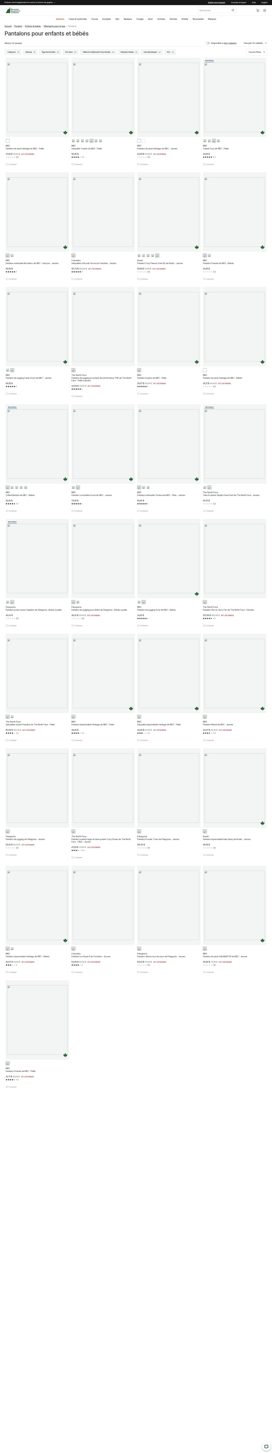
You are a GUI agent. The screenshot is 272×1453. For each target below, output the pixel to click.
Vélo (117, 19)
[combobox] (225, 10)
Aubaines (60, 19)
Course (94, 19)
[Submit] (232, 10)
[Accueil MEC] (13, 10)
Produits (18, 26)
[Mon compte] (264, 10)
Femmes (173, 19)
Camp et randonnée (78, 19)
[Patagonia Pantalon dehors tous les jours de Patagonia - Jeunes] (169, 919)
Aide (254, 2)
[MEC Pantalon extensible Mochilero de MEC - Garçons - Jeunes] (37, 226)
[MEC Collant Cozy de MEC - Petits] (234, 111)
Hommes (161, 19)
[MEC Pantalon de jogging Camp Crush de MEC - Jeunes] (37, 341)
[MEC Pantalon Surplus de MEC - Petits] (169, 341)
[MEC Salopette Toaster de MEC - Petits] (103, 111)
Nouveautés (198, 19)
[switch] (214, 43)
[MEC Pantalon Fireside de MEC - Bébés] (234, 226)
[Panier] (258, 10)
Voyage (139, 19)
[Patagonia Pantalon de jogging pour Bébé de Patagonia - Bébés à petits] (103, 573)
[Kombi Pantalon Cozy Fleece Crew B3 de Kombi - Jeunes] (169, 226)
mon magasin (230, 43)
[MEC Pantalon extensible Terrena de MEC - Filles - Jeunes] (169, 458)
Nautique (128, 19)
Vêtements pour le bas (54, 26)
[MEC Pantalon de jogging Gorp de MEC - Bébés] (169, 573)
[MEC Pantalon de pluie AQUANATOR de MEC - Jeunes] (234, 919)
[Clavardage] (266, 1446)
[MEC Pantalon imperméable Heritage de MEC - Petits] (103, 687)
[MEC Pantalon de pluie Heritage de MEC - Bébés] (234, 341)
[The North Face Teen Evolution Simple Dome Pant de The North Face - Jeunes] (234, 458)
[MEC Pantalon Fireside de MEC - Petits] (37, 1034)
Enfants (185, 19)
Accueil (8, 26)
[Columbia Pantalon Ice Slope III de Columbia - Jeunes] (103, 919)
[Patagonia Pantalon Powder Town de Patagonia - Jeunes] (169, 802)
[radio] (8, 141)
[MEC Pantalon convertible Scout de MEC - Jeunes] (103, 458)
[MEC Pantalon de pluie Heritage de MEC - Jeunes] (169, 111)
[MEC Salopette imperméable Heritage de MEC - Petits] (169, 687)
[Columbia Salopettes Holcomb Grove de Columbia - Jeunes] (103, 226)
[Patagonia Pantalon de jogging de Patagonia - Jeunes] (37, 802)
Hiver (150, 19)
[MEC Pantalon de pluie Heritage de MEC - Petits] (37, 111)
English (264, 2)
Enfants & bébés (33, 26)
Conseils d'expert (238, 2)
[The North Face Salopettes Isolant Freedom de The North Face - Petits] (37, 687)
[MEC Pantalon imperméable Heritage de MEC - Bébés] (37, 919)
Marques (212, 19)
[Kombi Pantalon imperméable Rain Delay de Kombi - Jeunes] (234, 802)
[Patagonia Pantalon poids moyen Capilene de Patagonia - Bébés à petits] (37, 573)
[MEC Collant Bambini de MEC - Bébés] (37, 458)
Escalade (106, 19)
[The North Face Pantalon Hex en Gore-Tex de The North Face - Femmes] (234, 573)
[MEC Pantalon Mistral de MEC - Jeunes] (234, 687)
